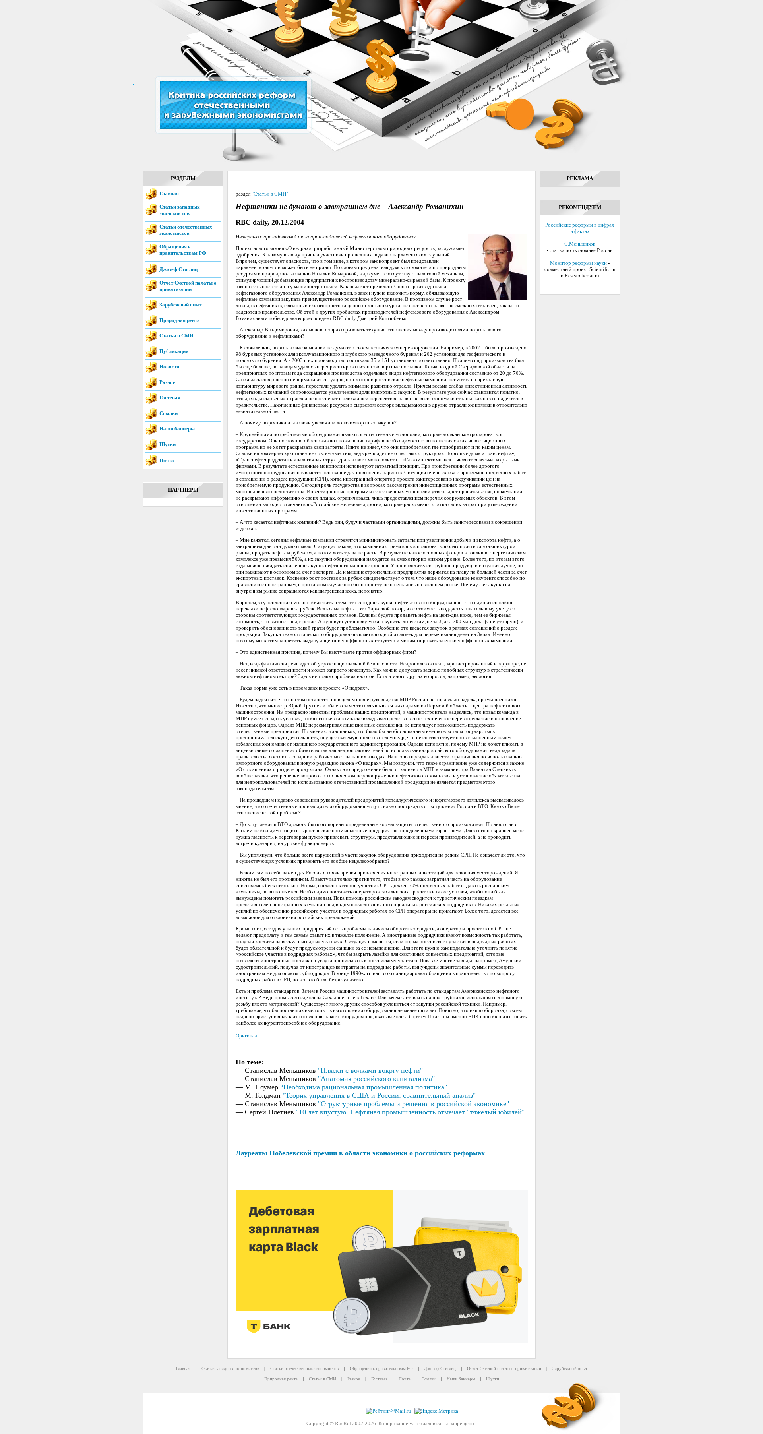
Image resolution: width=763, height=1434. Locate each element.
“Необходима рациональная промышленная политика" (363, 1087)
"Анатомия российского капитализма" (376, 1079)
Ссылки (168, 413)
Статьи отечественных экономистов (185, 230)
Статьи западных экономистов (179, 210)
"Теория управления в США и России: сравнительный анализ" (379, 1095)
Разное (167, 382)
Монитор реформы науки (578, 263)
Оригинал (246, 1036)
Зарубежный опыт (180, 305)
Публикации (173, 351)
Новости (169, 367)
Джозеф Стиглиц (178, 269)
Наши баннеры (177, 429)
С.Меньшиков (579, 244)
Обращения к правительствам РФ (182, 250)
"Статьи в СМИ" (270, 194)
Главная (169, 193)
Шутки (167, 444)
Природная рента (179, 320)
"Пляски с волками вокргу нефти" (370, 1070)
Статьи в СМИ (176, 336)
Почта (166, 460)
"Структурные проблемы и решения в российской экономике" (413, 1104)
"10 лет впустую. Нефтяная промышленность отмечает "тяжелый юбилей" (410, 1112)
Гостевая (169, 398)
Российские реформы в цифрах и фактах (579, 228)
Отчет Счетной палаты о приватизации (188, 286)
